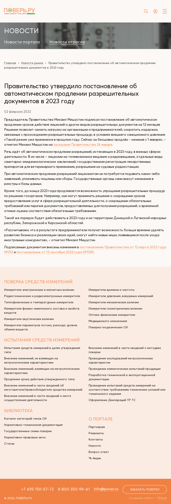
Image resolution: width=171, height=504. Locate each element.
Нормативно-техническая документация (33, 425)
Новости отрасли (67, 41)
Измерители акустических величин (29, 319)
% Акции (95, 458)
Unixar (162, 498)
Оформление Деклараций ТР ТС (112, 400)
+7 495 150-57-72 (37, 488)
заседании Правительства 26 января (82, 144)
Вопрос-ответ (99, 452)
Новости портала (22, 41)
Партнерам (97, 427)
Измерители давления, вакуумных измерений (121, 296)
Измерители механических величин (114, 302)
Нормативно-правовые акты (25, 437)
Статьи (9, 443)
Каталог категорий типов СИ (25, 418)
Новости (95, 446)
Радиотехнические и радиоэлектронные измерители (42, 296)
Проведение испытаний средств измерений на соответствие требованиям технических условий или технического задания (127, 390)
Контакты (96, 439)
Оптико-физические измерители (112, 315)
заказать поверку (145, 489)
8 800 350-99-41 (74, 488)
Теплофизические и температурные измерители (38, 302)
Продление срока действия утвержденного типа (39, 379)
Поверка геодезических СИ (108, 327)
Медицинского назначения (108, 321)
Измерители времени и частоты (112, 290)
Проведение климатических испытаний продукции (125, 369)
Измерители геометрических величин (115, 308)
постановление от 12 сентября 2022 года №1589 (55, 252)
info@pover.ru (106, 488)
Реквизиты (96, 433)
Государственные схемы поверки (28, 431)
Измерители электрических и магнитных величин (39, 290)
